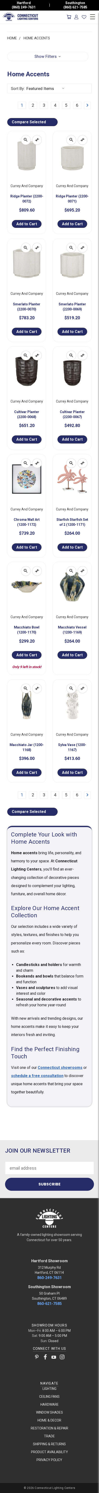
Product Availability (49, 1452)
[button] (47, 56)
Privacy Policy (49, 1460)
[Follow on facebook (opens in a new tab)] (45, 1357)
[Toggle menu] (92, 16)
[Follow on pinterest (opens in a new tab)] (37, 1357)
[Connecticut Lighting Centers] (49, 1218)
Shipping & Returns (49, 1444)
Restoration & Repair (49, 1428)
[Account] (76, 17)
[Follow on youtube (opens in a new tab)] (54, 1357)
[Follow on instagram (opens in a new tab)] (62, 1357)
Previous (8, 1488)
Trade (49, 1436)
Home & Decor (49, 1420)
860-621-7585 (49, 1303)
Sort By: (18, 88)
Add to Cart (26, 224)
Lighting (49, 1389)
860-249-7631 (49, 1277)
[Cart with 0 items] (69, 17)
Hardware (49, 1404)
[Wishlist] (84, 17)
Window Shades (49, 1412)
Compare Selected (29, 122)
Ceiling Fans (49, 1396)
